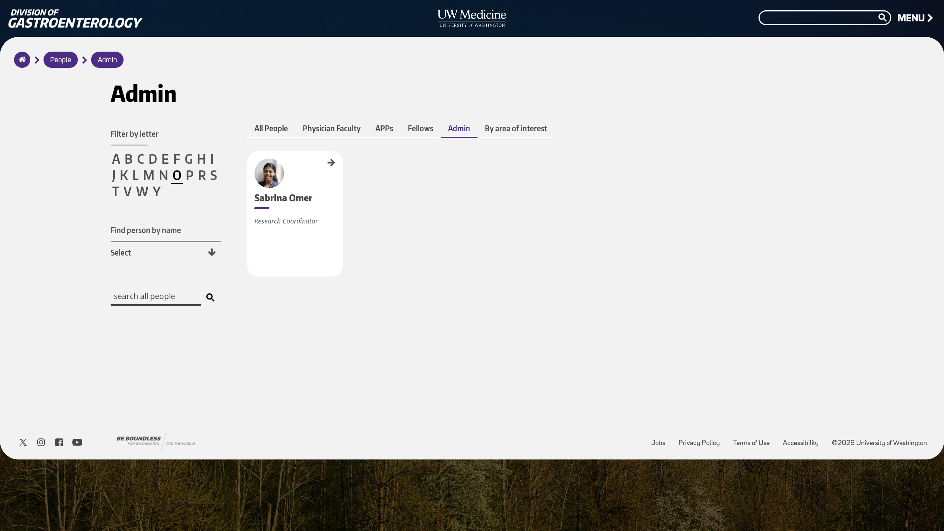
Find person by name (146, 230)
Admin (107, 60)
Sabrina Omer (249, 163)
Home (20, 64)
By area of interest (516, 128)
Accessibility (804, 440)
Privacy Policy (702, 440)
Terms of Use (754, 440)
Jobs (661, 440)
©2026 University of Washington (879, 443)
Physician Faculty (332, 128)
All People (271, 128)
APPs (384, 128)
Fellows (420, 128)
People (60, 60)
